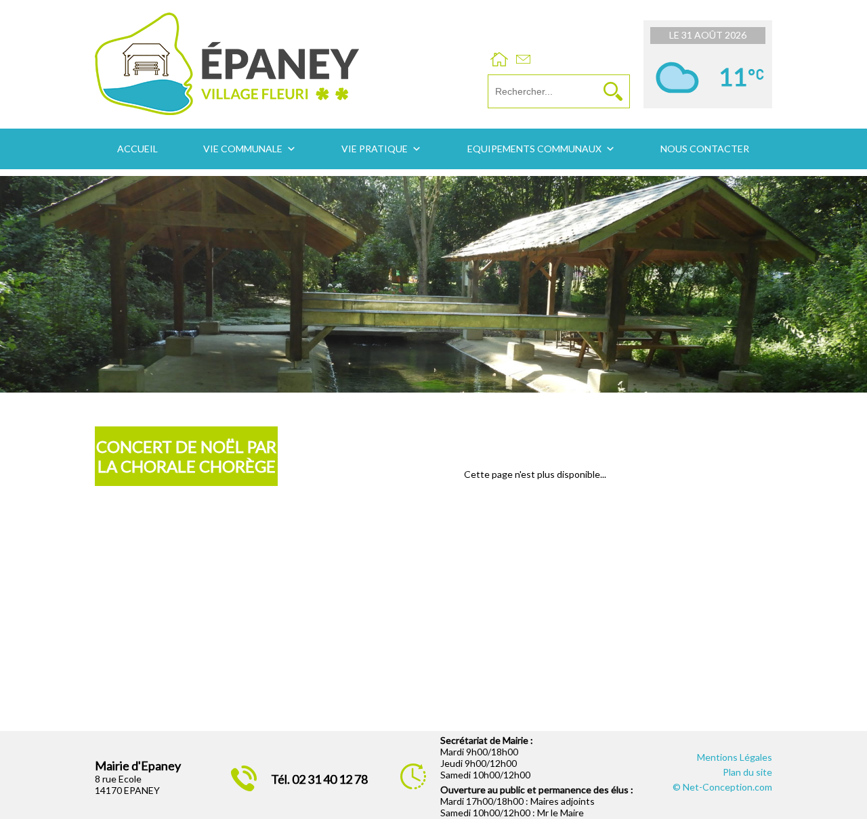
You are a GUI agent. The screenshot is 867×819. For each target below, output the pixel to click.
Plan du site (747, 772)
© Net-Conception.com (722, 787)
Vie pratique (374, 148)
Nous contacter (704, 148)
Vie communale (242, 148)
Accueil (137, 148)
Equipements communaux (534, 148)
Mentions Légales (734, 757)
